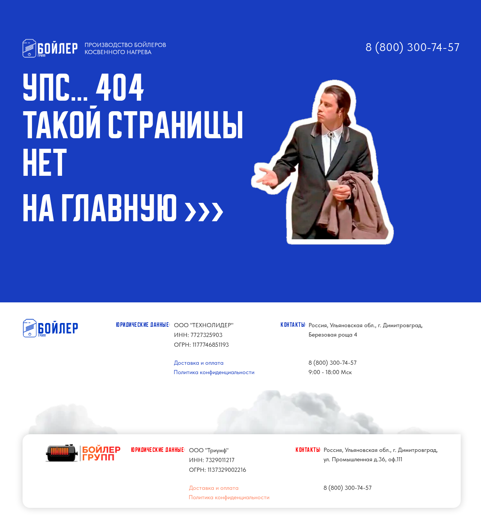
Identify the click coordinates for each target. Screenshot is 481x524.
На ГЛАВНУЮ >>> (124, 209)
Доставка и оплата (199, 362)
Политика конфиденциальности (214, 372)
